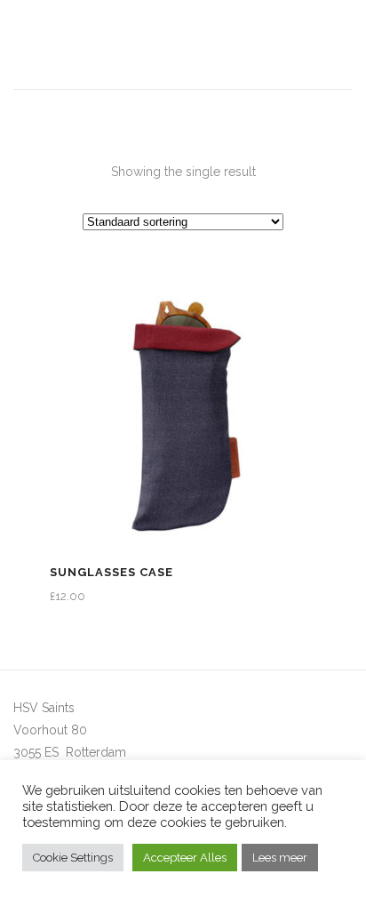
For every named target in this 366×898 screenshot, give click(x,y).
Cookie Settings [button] (73, 857)
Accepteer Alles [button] (185, 857)
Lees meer (279, 857)
